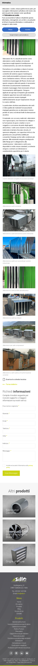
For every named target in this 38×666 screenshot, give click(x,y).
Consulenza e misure (19, 643)
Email (5, 421)
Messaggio (7, 451)
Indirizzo (6, 443)
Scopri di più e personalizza (19, 35)
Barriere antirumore (19, 622)
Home (19, 602)
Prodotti (19, 606)
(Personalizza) (28, 662)
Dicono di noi (19, 611)
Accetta (27, 29)
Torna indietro (11, 384)
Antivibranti (19, 641)
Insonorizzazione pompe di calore (19, 624)
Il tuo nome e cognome (11, 406)
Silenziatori (19, 631)
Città (5, 436)
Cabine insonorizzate (19, 626)
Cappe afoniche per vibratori (19, 634)
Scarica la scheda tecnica (16, 379)
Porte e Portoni (19, 629)
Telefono (6, 428)
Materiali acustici (19, 636)
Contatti (19, 613)
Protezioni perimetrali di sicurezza (19, 648)
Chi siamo (19, 604)
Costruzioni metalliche (19, 645)
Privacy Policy (12, 662)
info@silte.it (21, 593)
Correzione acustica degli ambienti (19, 638)
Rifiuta (10, 29)
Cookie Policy (20, 662)
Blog (19, 609)
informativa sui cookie (12, 15)
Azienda (6, 413)
